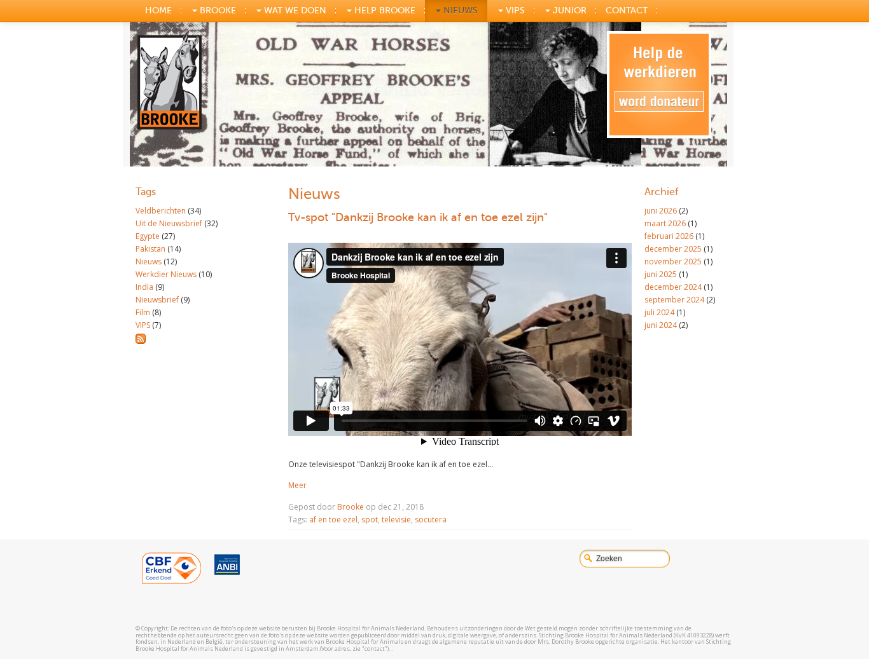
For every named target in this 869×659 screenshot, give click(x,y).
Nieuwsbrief (157, 299)
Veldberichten (161, 210)
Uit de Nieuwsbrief (169, 223)
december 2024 (673, 287)
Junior (568, 10)
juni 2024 (660, 325)
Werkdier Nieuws (166, 274)
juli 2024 (659, 312)
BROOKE (216, 10)
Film (143, 312)
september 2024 (674, 299)
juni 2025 (660, 274)
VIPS (514, 10)
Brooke (350, 506)
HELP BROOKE (383, 10)
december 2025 (673, 248)
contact (627, 10)
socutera (431, 519)
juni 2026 (660, 210)
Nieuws (459, 10)
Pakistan (150, 248)
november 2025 (673, 261)
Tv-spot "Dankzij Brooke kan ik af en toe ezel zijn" (418, 217)
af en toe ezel (333, 519)
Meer (297, 485)
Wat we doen (293, 10)
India (144, 287)
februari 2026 (668, 236)
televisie (396, 519)
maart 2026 (665, 223)
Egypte (148, 236)
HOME (158, 10)
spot (369, 519)
